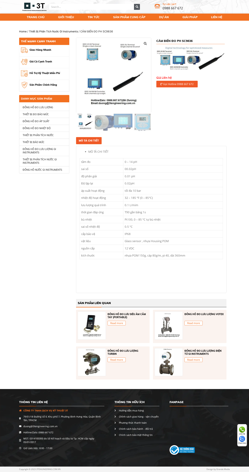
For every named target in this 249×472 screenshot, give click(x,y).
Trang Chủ (36, 17)
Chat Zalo (242, 443)
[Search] (137, 7)
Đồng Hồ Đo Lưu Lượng (38, 107)
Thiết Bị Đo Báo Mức (36, 114)
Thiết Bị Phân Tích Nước (38, 135)
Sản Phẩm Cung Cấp (129, 17)
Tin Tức (94, 17)
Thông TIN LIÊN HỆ (33, 402)
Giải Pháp (190, 17)
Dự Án (164, 17)
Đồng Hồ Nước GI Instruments (42, 169)
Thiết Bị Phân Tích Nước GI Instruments (53, 31)
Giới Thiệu (66, 17)
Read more (116, 323)
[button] (177, 84)
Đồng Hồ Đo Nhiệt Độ (37, 128)
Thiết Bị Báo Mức (33, 142)
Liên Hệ (216, 17)
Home (23, 31)
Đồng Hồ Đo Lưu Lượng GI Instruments (39, 151)
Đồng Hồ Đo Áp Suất (36, 121)
